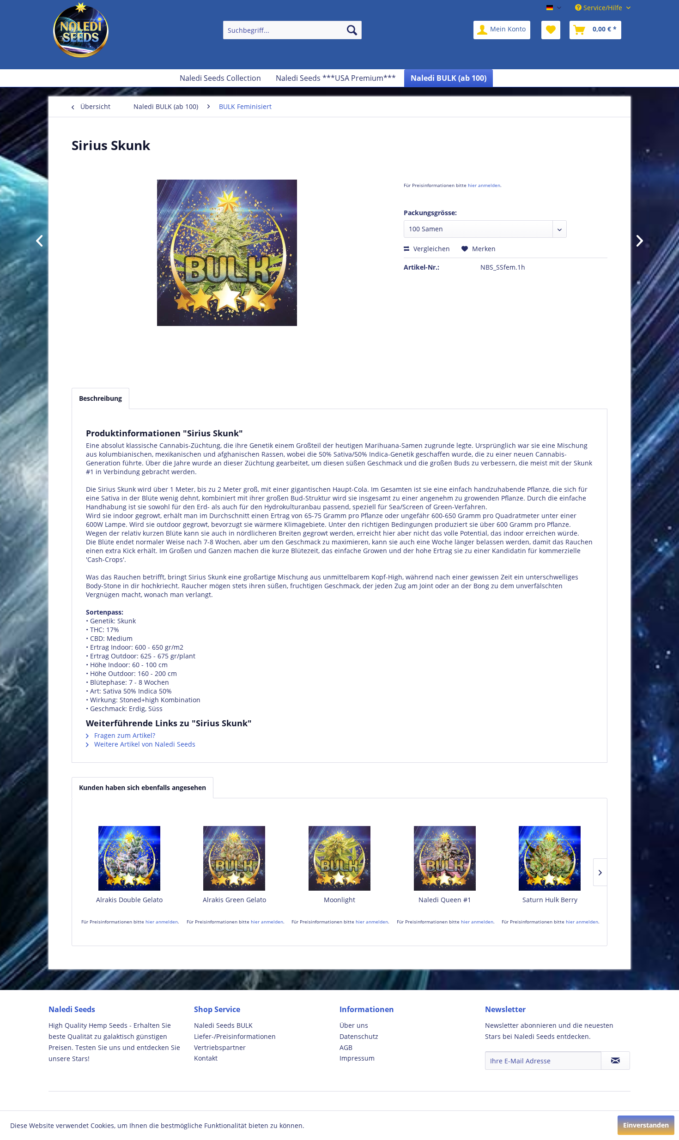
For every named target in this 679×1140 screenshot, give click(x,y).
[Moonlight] (339, 858)
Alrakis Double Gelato (129, 899)
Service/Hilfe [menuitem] (603, 7)
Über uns (354, 1025)
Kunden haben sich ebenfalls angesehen (142, 787)
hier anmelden (484, 185)
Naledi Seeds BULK (223, 1025)
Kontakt (206, 1058)
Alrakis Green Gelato (234, 899)
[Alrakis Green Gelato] (235, 858)
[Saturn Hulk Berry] (550, 858)
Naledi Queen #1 (444, 899)
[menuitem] (292, 30)
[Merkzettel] (550, 30)
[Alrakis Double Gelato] (129, 858)
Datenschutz (359, 1036)
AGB (346, 1047)
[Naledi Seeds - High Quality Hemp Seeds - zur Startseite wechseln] (81, 32)
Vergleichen (431, 248)
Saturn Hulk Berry (549, 899)
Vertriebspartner (220, 1047)
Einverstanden (646, 1125)
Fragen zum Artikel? (123, 735)
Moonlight (339, 899)
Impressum (357, 1058)
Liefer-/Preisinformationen (235, 1036)
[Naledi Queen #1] (445, 858)
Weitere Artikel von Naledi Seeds (143, 744)
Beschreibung (100, 398)
